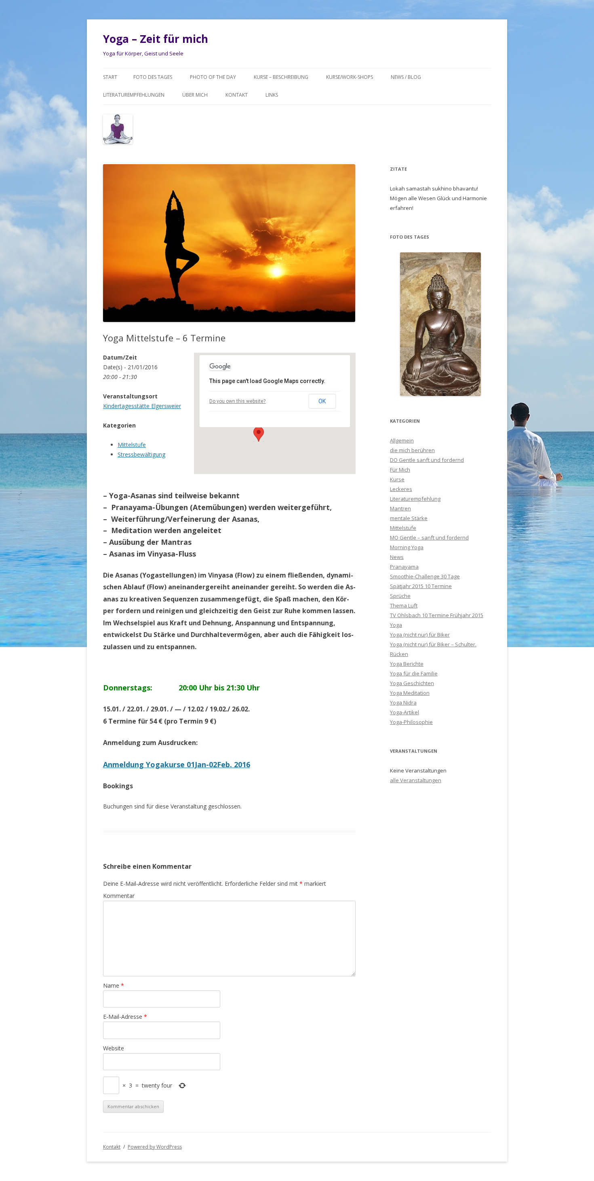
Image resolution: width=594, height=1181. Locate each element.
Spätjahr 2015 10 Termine (421, 586)
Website (113, 1048)
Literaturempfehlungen (133, 94)
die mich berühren (412, 450)
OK (322, 401)
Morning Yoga (406, 547)
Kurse (397, 479)
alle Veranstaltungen (415, 780)
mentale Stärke (409, 518)
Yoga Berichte (406, 663)
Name (113, 985)
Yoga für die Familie (414, 673)
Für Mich (400, 469)
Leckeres (401, 489)
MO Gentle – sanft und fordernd (429, 537)
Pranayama (404, 566)
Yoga (396, 625)
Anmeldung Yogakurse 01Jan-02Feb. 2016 (176, 764)
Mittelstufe (132, 445)
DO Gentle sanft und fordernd (427, 460)
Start (110, 77)
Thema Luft (403, 605)
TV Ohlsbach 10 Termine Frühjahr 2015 (436, 615)
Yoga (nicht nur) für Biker (420, 634)
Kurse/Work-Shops (349, 77)
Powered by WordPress (155, 1146)
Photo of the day (213, 77)
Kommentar (119, 896)
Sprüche (400, 595)
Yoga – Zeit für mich (155, 39)
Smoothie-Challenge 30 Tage (425, 576)
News (397, 557)
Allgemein (402, 440)
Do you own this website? (237, 401)
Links (271, 94)
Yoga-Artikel (404, 712)
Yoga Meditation (410, 692)
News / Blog (406, 77)
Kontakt (236, 94)
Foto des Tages (152, 77)
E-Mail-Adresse (125, 1016)
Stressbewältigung (141, 454)
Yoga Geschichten (412, 683)
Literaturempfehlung (415, 498)
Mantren (400, 508)
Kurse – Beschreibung (281, 77)
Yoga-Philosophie (411, 722)
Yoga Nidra (403, 702)
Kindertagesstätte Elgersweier (142, 406)
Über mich (195, 94)
